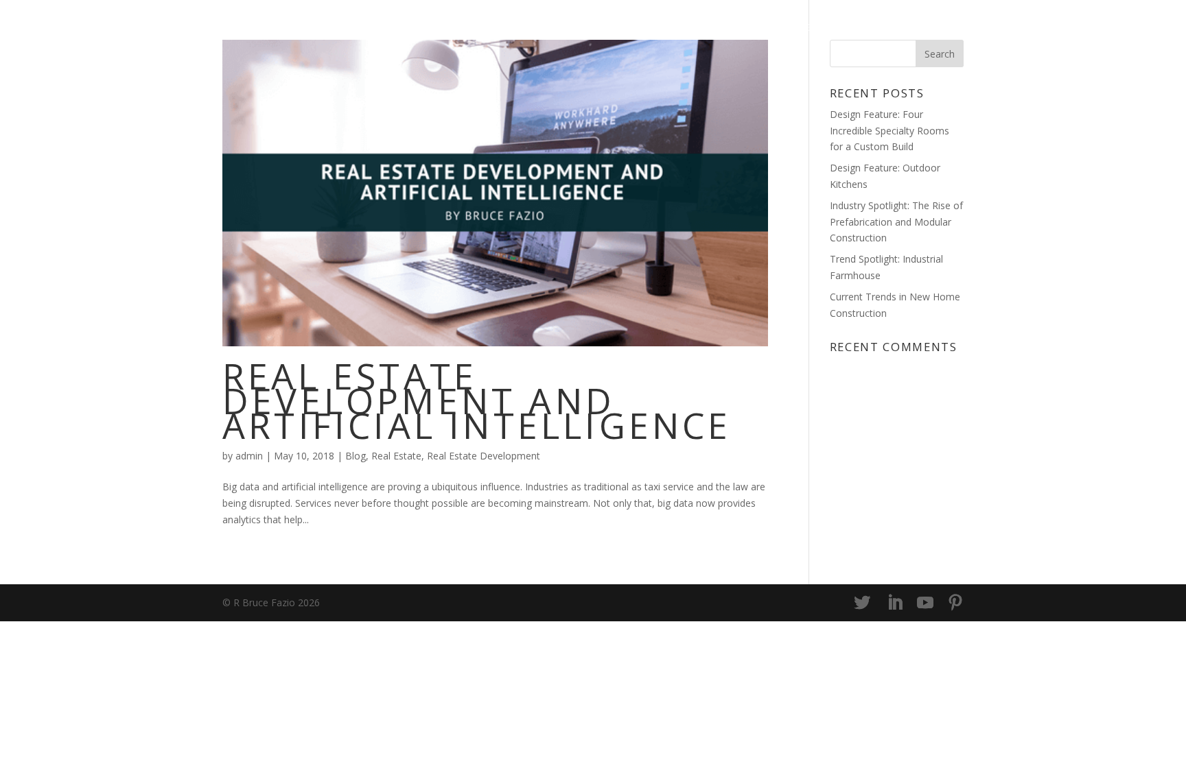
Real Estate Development (483, 455)
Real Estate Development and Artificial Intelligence (477, 400)
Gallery (858, 28)
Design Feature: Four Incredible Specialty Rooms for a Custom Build (889, 131)
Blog (797, 28)
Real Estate (396, 455)
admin (249, 455)
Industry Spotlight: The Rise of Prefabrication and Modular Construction (896, 222)
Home (744, 28)
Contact (933, 28)
